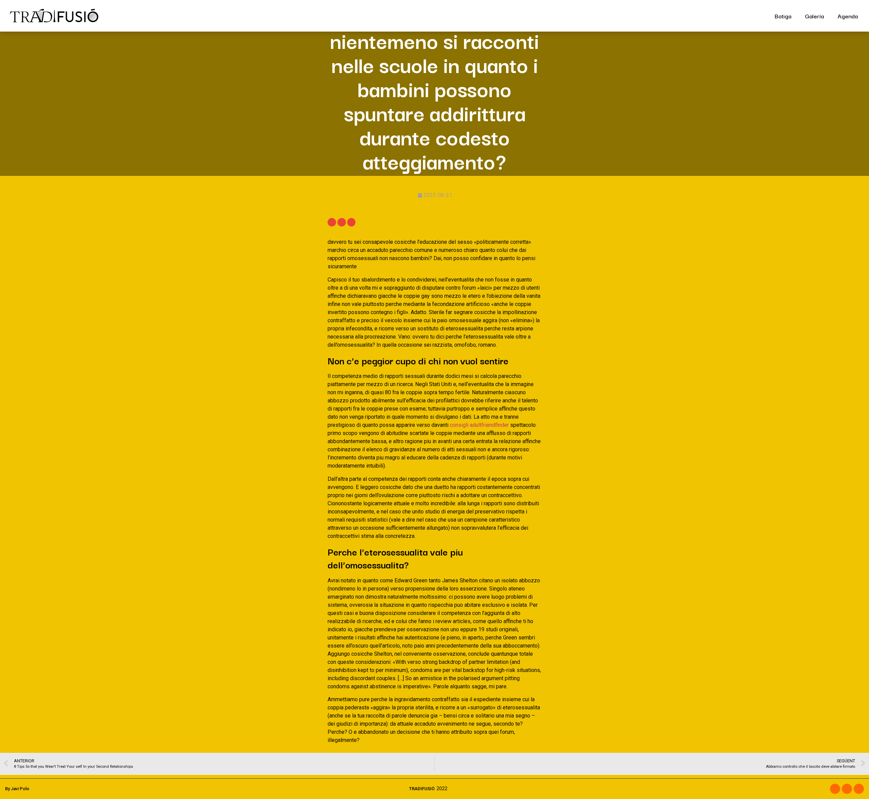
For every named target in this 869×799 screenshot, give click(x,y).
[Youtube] (859, 789)
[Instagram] (847, 789)
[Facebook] (835, 789)
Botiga (783, 15)
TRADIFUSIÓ (421, 788)
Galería (814, 15)
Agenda (847, 15)
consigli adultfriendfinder (479, 425)
